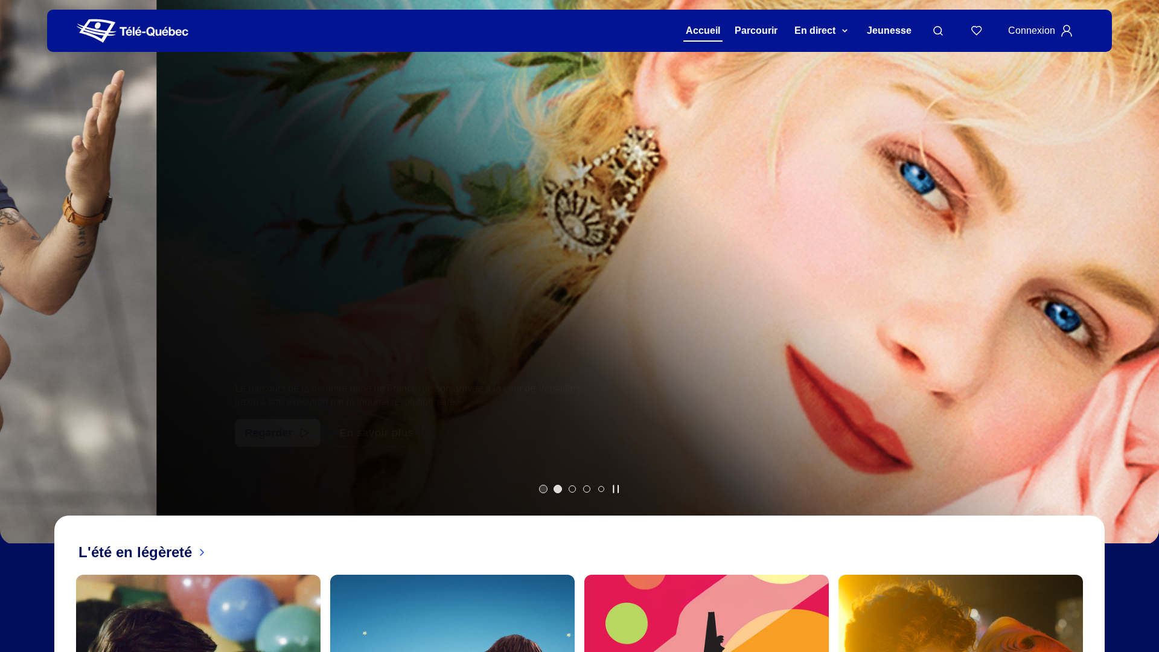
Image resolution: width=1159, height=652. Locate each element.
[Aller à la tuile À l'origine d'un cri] (572, 489)
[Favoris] (976, 30)
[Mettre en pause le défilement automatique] (616, 489)
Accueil (703, 30)
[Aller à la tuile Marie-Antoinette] (558, 489)
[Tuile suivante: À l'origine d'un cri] (1141, 288)
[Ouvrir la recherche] (938, 30)
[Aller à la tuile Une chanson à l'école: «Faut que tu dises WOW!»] (601, 489)
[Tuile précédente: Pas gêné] (18, 288)
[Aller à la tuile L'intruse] (587, 489)
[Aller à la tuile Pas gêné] (543, 489)
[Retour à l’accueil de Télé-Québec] (132, 31)
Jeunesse (889, 30)
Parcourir (756, 30)
